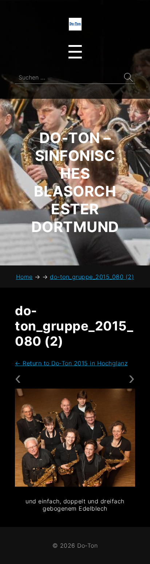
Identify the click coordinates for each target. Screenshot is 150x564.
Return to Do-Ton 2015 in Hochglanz (71, 363)
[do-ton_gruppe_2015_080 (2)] (75, 438)
